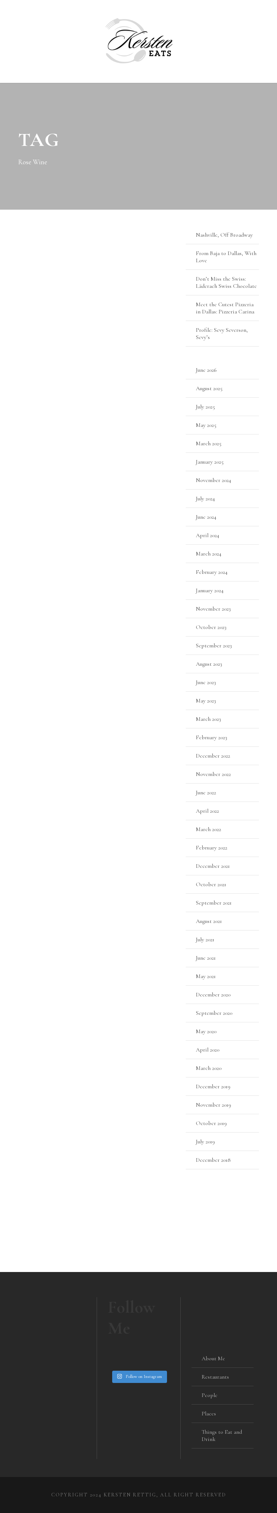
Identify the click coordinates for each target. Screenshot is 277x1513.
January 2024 (210, 590)
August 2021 (209, 921)
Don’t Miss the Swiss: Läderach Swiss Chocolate (226, 282)
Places (209, 1413)
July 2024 (205, 498)
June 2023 (206, 682)
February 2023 (211, 737)
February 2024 (212, 572)
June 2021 (206, 957)
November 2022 (213, 774)
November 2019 (213, 1104)
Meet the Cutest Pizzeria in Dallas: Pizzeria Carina (225, 308)
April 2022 (207, 810)
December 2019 (213, 1086)
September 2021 (214, 902)
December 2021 (213, 866)
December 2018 (213, 1160)
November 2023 (213, 608)
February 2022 (211, 847)
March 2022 (208, 829)
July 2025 (205, 406)
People (209, 1395)
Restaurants (215, 1376)
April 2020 (207, 1049)
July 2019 (205, 1141)
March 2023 (208, 719)
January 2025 (210, 461)
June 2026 (206, 370)
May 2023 (206, 700)
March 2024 (208, 553)
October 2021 (211, 884)
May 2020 (206, 1031)
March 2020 (208, 1068)
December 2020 (213, 994)
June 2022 (206, 792)
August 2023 (209, 664)
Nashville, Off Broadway (224, 234)
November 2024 (213, 480)
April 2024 (207, 535)
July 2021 (205, 939)
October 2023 (211, 627)
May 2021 (206, 976)
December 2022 (213, 755)
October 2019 (211, 1123)
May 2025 (206, 425)
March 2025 (208, 443)
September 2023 (214, 645)
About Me (213, 1358)
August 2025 (209, 388)
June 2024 (206, 517)
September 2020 (214, 1013)
